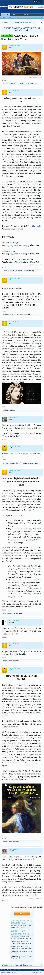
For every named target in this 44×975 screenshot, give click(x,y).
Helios (5, 613)
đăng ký (10, 228)
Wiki (13, 14)
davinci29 (10, 314)
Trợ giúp (40, 970)
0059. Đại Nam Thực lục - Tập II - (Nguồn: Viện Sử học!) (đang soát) (21, 947)
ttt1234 (5, 314)
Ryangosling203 (13, 83)
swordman (18, 271)
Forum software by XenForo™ (8, 972)
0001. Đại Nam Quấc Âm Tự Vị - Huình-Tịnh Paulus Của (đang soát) (21, 937)
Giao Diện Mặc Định (7, 970)
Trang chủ (6, 15)
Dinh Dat (5, 83)
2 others (29, 83)
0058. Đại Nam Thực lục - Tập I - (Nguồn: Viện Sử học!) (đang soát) (21, 942)
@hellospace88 (8, 453)
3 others (23, 314)
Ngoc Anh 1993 (13, 613)
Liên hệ (35, 970)
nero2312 (21, 83)
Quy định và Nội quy (38, 972)
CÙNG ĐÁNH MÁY (18, 931)
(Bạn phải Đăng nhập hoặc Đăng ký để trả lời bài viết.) (27, 907)
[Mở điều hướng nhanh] (41, 22)
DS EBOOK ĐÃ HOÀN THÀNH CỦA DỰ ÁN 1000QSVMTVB (21, 926)
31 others (26, 271)
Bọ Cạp (16, 314)
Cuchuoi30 (6, 463)
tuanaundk (11, 271)
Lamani (5, 271)
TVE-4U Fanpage (23, 14)
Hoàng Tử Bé (18, 463)
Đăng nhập (37, 1)
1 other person (29, 463)
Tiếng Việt (17, 970)
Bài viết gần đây (6, 17)
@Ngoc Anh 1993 (9, 651)
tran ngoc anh (7, 661)
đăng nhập (36, 226)
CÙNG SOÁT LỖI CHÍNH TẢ (22, 934)
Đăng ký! (22, 913)
